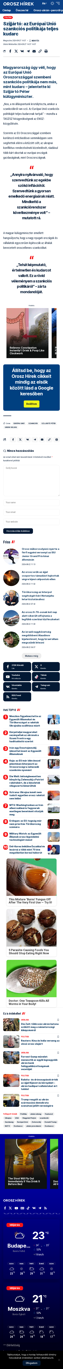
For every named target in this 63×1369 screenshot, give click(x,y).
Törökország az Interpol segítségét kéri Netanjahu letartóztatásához (38, 596)
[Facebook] (17, 666)
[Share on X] (16, 51)
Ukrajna (25, 1020)
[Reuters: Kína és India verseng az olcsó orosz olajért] (11, 1041)
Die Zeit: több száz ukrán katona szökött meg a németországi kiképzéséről (40, 1027)
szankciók (33, 423)
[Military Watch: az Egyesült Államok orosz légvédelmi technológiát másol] (54, 837)
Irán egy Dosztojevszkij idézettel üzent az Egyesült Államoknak (25, 750)
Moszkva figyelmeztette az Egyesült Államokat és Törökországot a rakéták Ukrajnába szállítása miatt (25, 721)
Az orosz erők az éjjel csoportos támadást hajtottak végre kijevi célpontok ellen (40, 575)
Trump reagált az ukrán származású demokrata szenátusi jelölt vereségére (37, 1102)
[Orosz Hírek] (18, 3)
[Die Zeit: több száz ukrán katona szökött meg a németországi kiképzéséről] (11, 1024)
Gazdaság (9, 1122)
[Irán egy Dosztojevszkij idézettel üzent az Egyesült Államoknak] (54, 751)
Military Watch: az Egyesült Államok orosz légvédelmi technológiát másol (25, 836)
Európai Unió (19, 423)
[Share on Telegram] (28, 51)
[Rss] (45, 1208)
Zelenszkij (36, 1122)
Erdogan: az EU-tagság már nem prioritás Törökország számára (25, 823)
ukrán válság (11, 427)
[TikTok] (28, 1208)
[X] (46, 666)
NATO (7, 1126)
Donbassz (18, 1126)
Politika (8, 17)
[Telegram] (46, 686)
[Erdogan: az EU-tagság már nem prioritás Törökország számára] (54, 824)
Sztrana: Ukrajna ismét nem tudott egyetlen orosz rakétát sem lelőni (27, 795)
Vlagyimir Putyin (29, 1118)
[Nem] (59, 1359)
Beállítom (31, 403)
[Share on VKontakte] (22, 51)
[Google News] (22, 1208)
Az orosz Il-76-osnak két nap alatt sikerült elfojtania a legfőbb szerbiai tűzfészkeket (40, 616)
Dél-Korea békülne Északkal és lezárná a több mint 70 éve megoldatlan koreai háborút (27, 849)
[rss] (17, 697)
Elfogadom (31, 1363)
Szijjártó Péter (49, 423)
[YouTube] (16, 1208)
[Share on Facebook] (10, 51)
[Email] (34, 51)
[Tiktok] (46, 676)
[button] (38, 3)
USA (17, 1118)
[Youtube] (17, 676)
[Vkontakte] (17, 686)
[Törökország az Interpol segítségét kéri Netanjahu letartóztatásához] (11, 598)
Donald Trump (51, 1122)
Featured (49, 1114)
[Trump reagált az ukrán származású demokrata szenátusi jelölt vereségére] (11, 1100)
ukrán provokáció (33, 1126)
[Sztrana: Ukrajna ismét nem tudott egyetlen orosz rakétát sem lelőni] (54, 795)
